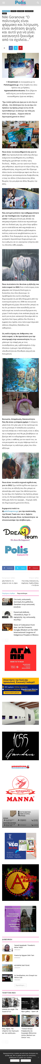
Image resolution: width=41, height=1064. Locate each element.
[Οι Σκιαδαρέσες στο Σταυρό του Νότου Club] (7, 978)
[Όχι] (38, 1057)
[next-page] (6, 640)
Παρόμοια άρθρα (8, 593)
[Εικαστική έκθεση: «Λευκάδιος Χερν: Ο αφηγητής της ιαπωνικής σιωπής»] (7, 614)
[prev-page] (3, 640)
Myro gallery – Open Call (29, 1011)
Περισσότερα (22, 593)
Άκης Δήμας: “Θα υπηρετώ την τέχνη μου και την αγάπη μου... (10, 1031)
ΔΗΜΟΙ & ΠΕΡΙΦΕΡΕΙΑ (27, 1026)
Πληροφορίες (25, 1060)
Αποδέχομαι (15, 1060)
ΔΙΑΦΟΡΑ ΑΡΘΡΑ (5, 604)
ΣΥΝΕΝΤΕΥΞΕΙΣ (29, 11)
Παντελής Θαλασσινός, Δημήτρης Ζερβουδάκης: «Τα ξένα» (30, 583)
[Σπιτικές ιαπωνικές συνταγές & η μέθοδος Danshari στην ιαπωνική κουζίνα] (7, 601)
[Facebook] (11, 48)
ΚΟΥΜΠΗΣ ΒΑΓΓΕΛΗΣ (22, 965)
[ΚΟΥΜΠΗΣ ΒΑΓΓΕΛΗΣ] (7, 968)
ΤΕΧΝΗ (4, 13)
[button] (3, 3)
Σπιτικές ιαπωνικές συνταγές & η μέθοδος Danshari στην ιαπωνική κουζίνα (24, 603)
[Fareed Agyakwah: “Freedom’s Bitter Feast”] (7, 947)
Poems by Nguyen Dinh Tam (24, 955)
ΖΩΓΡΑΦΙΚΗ (21, 11)
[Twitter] (16, 48)
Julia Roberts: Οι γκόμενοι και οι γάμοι (10, 582)
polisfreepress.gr (11, 511)
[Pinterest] (20, 48)
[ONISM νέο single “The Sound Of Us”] (11, 1003)
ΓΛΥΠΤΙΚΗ (13, 11)
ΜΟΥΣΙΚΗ (5, 1006)
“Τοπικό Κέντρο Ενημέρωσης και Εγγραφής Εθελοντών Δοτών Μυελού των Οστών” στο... (28, 1033)
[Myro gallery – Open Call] (30, 1004)
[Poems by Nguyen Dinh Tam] (7, 958)
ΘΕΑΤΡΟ (5, 1026)
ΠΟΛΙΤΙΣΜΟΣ (6, 11)
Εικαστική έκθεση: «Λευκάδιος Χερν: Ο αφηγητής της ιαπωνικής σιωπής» (24, 616)
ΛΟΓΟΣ (4, 630)
